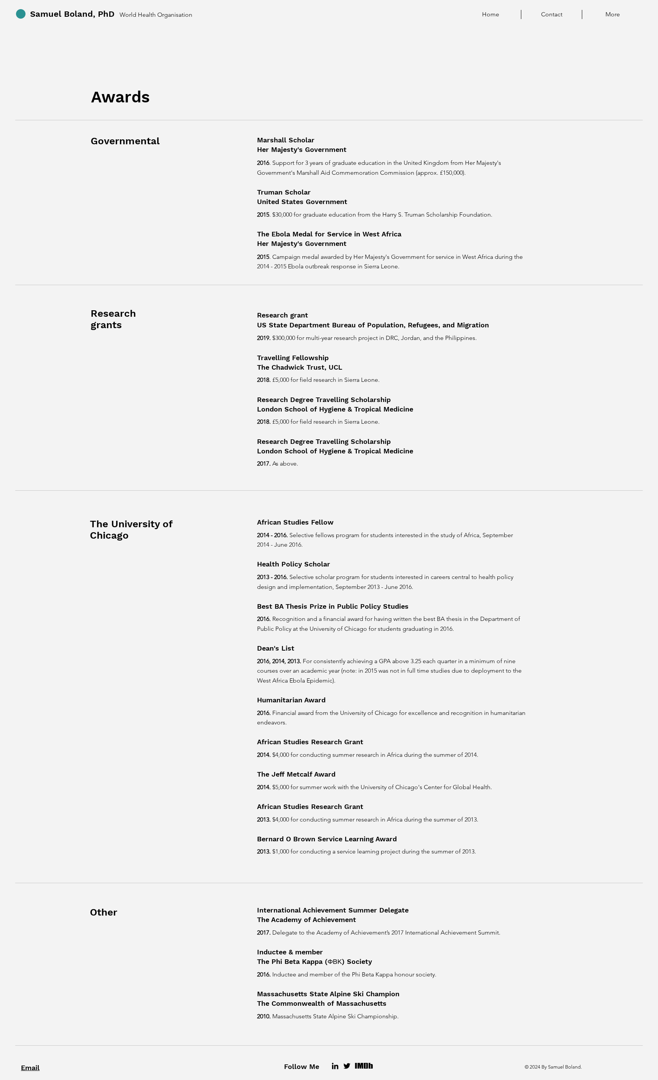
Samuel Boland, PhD (72, 14)
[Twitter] (346, 1065)
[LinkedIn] (335, 1065)
